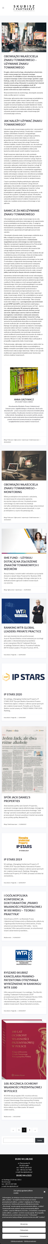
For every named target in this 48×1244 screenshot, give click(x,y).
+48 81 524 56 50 (25, 1167)
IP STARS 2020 (13, 694)
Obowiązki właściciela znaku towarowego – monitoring (21, 488)
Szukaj (39, 1140)
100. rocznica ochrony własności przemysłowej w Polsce (23, 1087)
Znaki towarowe (34, 440)
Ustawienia (24, 1236)
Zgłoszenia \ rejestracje (21, 440)
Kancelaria (7, 654)
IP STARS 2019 (13, 859)
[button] (44, 1192)
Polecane (10, 440)
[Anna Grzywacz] (24, 381)
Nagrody (13, 654)
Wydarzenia (7, 937)
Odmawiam (24, 1230)
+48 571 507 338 (11, 1184)
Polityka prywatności (17, 1241)
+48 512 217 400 (25, 1170)
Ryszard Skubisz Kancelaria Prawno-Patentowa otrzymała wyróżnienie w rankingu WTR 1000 (22, 980)
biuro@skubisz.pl (26, 1172)
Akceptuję (24, 1224)
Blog (5, 440)
